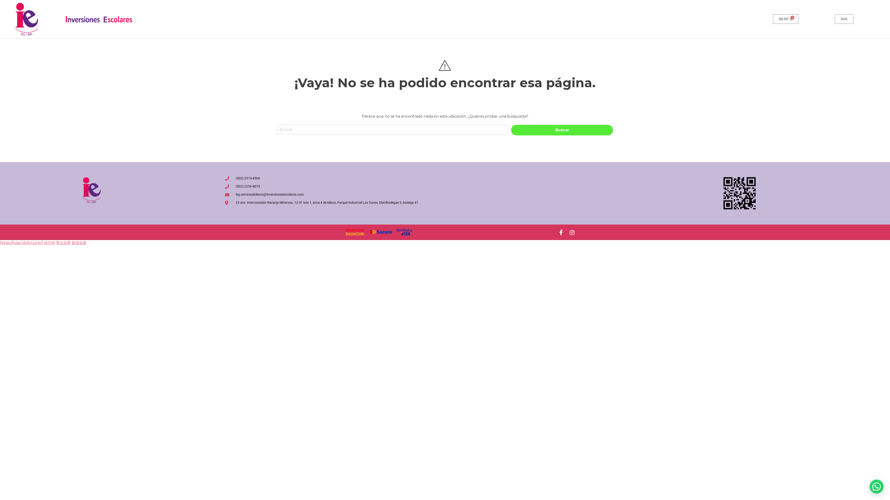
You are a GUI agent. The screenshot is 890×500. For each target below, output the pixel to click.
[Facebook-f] (561, 232)
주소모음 (63, 243)
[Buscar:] (392, 132)
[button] (877, 487)
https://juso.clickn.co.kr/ (21, 243)
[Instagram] (572, 232)
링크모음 (79, 243)
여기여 (49, 243)
